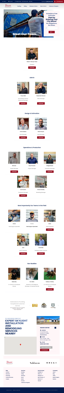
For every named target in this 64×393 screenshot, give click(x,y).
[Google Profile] (51, 362)
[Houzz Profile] (54, 362)
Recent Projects (56, 377)
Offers (54, 375)
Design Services (18, 1)
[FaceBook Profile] (47, 362)
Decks (22, 379)
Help (7, 370)
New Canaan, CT (41, 377)
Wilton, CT (40, 373)
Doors (22, 377)
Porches (23, 380)
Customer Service (9, 377)
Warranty (8, 373)
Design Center (44, 328)
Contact (11, 1)
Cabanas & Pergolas (53, 6)
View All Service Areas (46, 347)
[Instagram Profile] (56, 362)
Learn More (32, 67)
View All (39, 380)
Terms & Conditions (16, 390)
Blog (31, 1)
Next (51, 32)
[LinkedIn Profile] (49, 362)
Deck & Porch (43, 6)
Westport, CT (40, 375)
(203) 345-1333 (44, 344)
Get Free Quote (60, 1)
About (5, 1)
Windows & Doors (33, 6)
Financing (8, 375)
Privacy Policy (9, 390)
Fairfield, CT (40, 372)
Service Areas (26, 1)
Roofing (19, 6)
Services (23, 370)
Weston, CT (40, 379)
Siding (25, 6)
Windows (23, 375)
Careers (7, 379)
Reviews (54, 379)
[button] (20, 345)
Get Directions (43, 334)
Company (55, 370)
